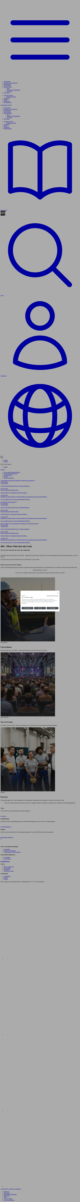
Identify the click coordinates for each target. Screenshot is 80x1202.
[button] (24, 596)
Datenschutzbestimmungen (52, 595)
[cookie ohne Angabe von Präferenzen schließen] (57, 593)
